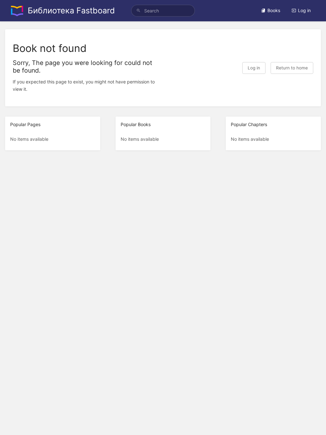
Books (273, 10)
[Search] (138, 10)
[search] (163, 11)
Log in (304, 10)
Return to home (292, 67)
